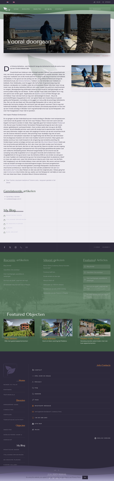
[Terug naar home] (7, 9)
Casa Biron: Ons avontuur (12, 270)
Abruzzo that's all (48, 280)
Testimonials (9, 394)
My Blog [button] (48, 9)
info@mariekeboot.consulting (48, 411)
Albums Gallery (10, 464)
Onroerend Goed (11, 404)
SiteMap (107, 2)
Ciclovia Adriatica (24, 81)
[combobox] (99, 9)
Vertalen (8, 414)
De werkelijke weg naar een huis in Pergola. (17, 285)
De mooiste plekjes (38, 48)
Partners (8, 389)
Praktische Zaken (11, 449)
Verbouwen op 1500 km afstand (53, 285)
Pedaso (60, 123)
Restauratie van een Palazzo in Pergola (55, 293)
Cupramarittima (11, 165)
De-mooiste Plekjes (12, 459)
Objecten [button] (37, 9)
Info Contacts (104, 365)
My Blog (21, 445)
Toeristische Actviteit (13, 419)
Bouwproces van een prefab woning (54, 289)
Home (22, 380)
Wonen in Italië (10, 384)
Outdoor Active (40, 94)
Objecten (20, 425)
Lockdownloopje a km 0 (13, 199)
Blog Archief (7, 265)
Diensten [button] (26, 9)
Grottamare (11, 172)
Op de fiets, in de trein (13, 197)
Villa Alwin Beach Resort (49, 142)
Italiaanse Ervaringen (14, 454)
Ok (85, 477)
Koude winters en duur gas (51, 276)
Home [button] (16, 9)
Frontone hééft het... (49, 272)
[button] (58, 470)
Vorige (97, 56)
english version (103, 438)
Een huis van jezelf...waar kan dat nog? (16, 280)
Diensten (20, 400)
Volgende (105, 56)
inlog (98, 2)
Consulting (8, 409)
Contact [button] (59, 9)
